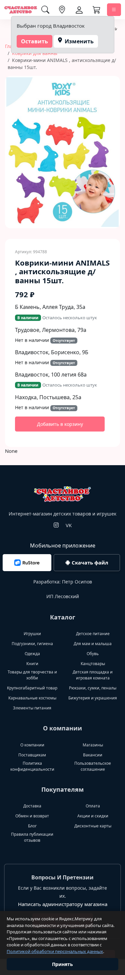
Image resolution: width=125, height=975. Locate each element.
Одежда (32, 653)
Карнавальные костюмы (32, 698)
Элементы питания (32, 708)
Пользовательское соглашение (92, 766)
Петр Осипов (77, 581)
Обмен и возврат (32, 816)
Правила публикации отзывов (32, 837)
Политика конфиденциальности (32, 766)
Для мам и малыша (93, 643)
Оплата (93, 806)
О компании (32, 745)
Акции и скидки (92, 816)
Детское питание (93, 633)
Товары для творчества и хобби (32, 675)
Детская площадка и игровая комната (93, 675)
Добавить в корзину (60, 424)
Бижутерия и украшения (92, 698)
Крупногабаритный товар (32, 688)
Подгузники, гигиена (32, 643)
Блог (32, 826)
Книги (32, 663)
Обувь (93, 653)
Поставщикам (32, 755)
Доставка (32, 806)
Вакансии (92, 755)
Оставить (34, 41)
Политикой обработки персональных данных (55, 951)
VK (69, 525)
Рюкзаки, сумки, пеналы (92, 688)
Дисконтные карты (92, 826)
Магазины (93, 745)
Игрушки (32, 633)
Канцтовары (93, 663)
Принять (62, 964)
